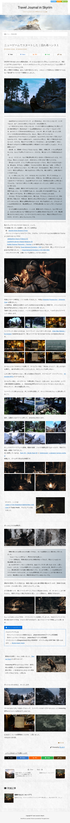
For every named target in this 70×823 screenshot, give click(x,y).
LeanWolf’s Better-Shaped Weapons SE (20, 242)
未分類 (15, 34)
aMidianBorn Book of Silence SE (17, 239)
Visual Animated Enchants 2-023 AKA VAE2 (36, 250)
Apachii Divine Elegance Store (18, 230)
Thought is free (45, 818)
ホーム (7, 34)
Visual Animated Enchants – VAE (31, 247)
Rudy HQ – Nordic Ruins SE (28, 453)
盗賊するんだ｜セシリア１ (23, 795)
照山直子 (62, 747)
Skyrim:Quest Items (18, 643)
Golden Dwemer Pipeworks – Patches (19, 244)
